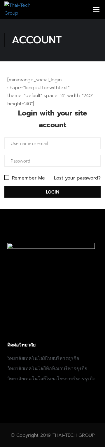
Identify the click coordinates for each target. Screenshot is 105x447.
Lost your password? (77, 178)
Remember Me (27, 178)
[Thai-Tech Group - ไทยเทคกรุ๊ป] (19, 9)
